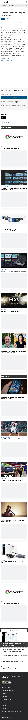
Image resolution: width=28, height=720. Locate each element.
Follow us (16, 23)
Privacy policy (5, 693)
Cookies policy (5, 696)
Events (3, 9)
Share (5, 23)
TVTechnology (10, 18)
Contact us (4, 705)
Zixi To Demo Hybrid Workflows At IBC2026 (13, 662)
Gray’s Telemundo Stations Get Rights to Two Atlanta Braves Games (15, 656)
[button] (2, 2)
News (3, 19)
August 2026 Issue (13, 5)
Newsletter (24, 23)
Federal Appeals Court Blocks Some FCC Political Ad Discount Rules (15, 667)
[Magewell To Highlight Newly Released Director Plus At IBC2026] (14, 639)
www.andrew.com (6, 60)
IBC (21, 5)
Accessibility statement (7, 699)
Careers (3, 702)
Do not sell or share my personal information (12, 711)
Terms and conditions (7, 687)
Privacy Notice (19, 102)
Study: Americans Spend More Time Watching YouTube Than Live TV (13, 650)
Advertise (4, 708)
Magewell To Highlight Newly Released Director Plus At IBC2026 (14, 644)
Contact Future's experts (7, 690)
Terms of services (17, 101)
